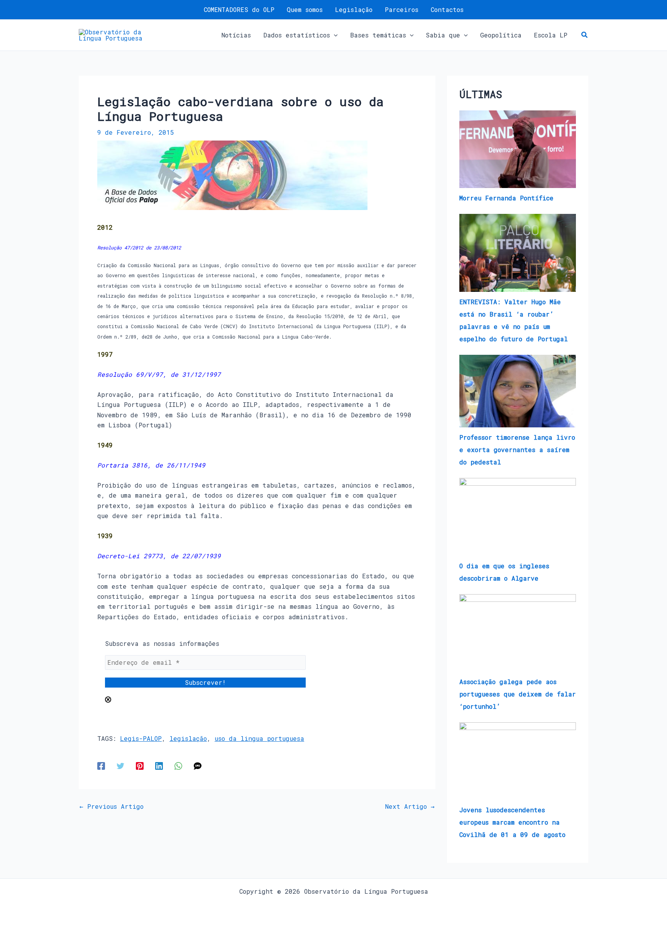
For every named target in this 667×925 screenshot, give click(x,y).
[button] (334, 35)
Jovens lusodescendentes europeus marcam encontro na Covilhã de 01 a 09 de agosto (512, 822)
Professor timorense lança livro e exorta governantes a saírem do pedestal (517, 449)
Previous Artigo (112, 806)
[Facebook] (101, 765)
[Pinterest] (140, 765)
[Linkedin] (159, 765)
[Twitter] (120, 765)
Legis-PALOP (141, 738)
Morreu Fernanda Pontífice (506, 198)
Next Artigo (410, 806)
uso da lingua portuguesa (259, 738)
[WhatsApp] (178, 765)
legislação (188, 738)
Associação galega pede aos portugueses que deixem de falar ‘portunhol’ (517, 694)
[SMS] (197, 765)
